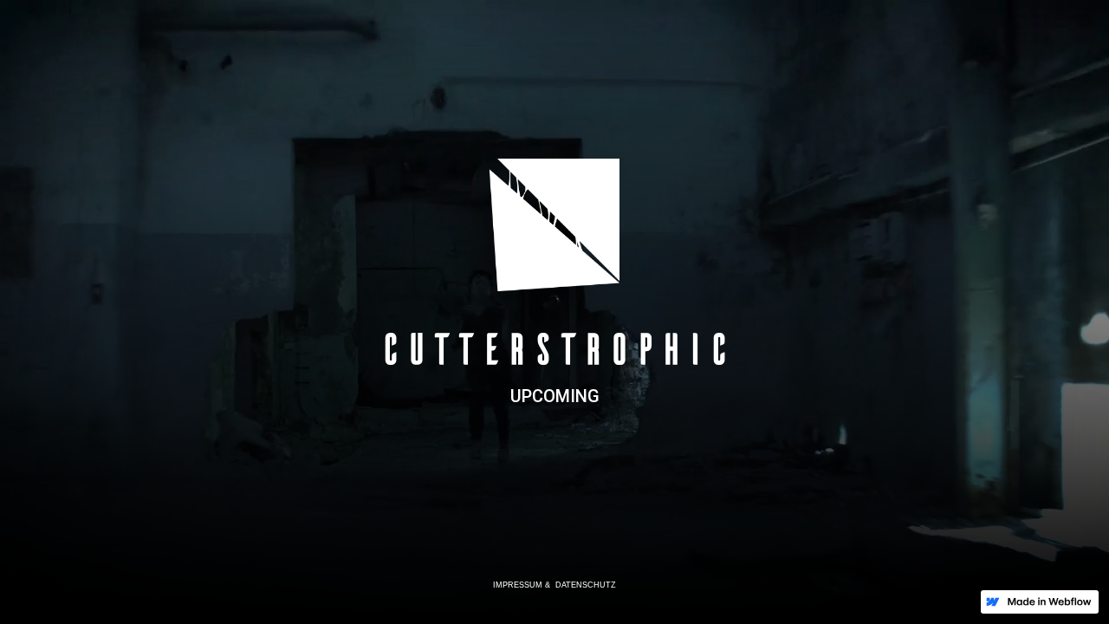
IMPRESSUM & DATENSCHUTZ (554, 585)
